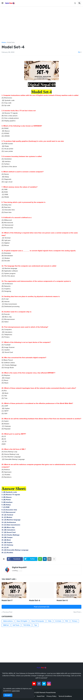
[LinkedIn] (45, 559)
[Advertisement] (41, 24)
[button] (2, 3)
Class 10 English (22, 621)
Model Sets (11, 42)
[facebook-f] (39, 684)
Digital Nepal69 (19, 567)
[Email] (49, 559)
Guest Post (40, 696)
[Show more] (54, 559)
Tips (35, 625)
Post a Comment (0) (41, 607)
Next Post (76, 612)
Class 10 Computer (37, 621)
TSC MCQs (26, 625)
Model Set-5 (62, 600)
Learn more (16, 691)
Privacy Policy (51, 696)
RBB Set (6, 625)
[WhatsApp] (40, 559)
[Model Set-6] (41, 590)
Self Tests (16, 625)
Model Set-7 (7, 600)
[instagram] (49, 684)
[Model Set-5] (69, 590)
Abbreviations (8, 621)
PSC (66, 621)
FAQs (49, 621)
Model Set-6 (34, 600)
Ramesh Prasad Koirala (48, 692)
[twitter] (44, 684)
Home (4, 42)
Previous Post (7, 612)
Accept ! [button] (8, 695)
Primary (74, 621)
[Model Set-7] (14, 590)
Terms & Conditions (65, 696)
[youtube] (34, 684)
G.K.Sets (58, 621)
